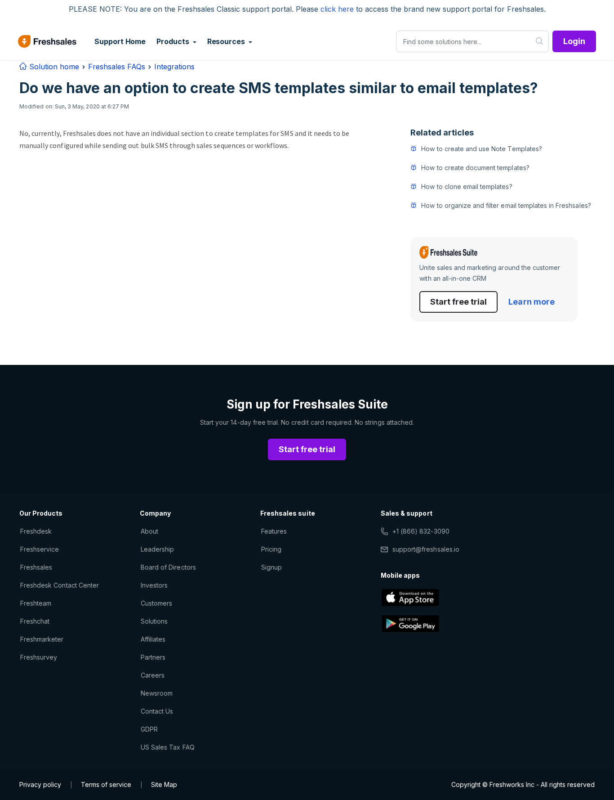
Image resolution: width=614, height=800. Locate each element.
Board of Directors (168, 567)
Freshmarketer (42, 639)
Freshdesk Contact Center (59, 585)
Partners (153, 657)
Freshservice (39, 549)
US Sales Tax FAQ (168, 747)
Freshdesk (36, 531)
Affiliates (153, 639)
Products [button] (173, 41)
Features (274, 531)
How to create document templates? (475, 167)
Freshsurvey (38, 657)
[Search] (539, 41)
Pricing (271, 549)
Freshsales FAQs (116, 66)
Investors (154, 585)
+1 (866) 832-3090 (420, 531)
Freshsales (36, 567)
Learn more (531, 301)
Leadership (157, 549)
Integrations (174, 66)
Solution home (53, 66)
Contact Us (157, 711)
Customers (156, 603)
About (149, 531)
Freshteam (35, 603)
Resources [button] (227, 41)
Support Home (120, 41)
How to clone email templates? (466, 186)
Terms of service (106, 784)
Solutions (154, 621)
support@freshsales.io (425, 549)
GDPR (149, 729)
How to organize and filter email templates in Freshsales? (506, 205)
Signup (271, 567)
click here (337, 8)
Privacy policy (40, 784)
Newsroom (157, 693)
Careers (153, 675)
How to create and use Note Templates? (481, 149)
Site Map (164, 784)
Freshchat (34, 621)
